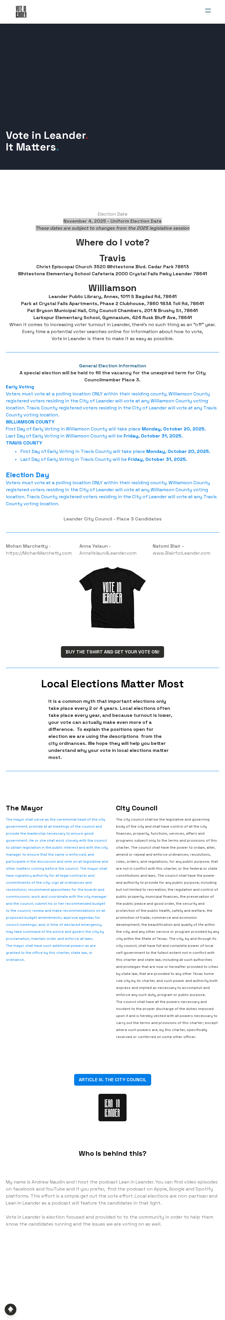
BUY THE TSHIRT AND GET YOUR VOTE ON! (112, 652)
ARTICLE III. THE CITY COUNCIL (112, 1080)
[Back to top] (10, 1309)
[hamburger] (208, 10)
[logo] (21, 12)
